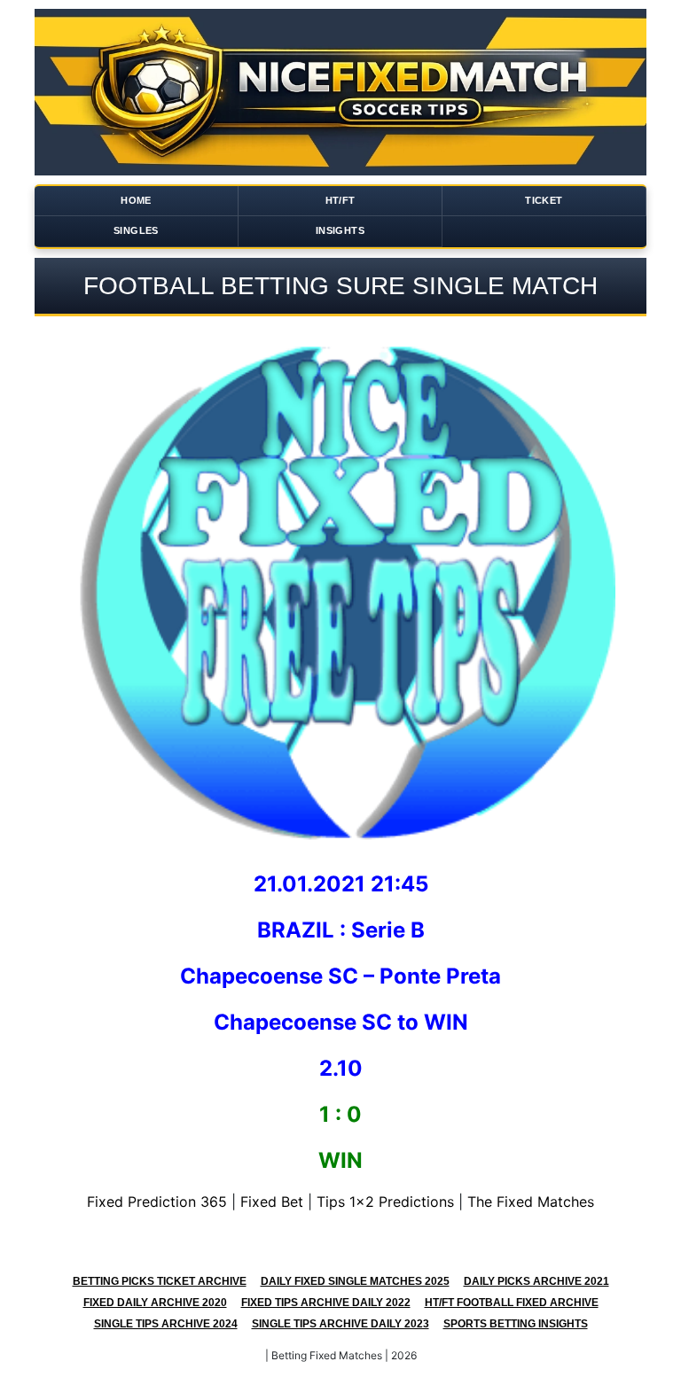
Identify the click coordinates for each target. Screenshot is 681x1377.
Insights (340, 230)
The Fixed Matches (530, 1201)
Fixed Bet (271, 1201)
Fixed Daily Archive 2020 (155, 1302)
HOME (136, 200)
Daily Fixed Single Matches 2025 (355, 1281)
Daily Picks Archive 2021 (536, 1281)
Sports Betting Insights (515, 1324)
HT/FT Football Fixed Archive (512, 1302)
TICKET (543, 200)
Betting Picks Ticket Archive (160, 1281)
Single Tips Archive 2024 (166, 1324)
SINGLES (136, 230)
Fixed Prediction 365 (157, 1201)
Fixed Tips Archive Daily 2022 (326, 1302)
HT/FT (340, 200)
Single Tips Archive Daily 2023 (340, 1324)
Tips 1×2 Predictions (385, 1201)
